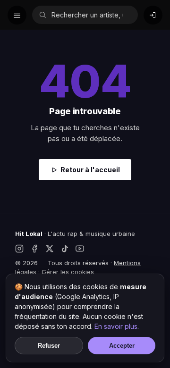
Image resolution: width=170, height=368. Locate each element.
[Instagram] (19, 248)
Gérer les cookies (68, 272)
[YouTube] (80, 248)
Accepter (122, 345)
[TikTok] (64, 248)
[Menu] (17, 15)
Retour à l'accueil (90, 170)
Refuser (49, 345)
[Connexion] (153, 15)
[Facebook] (34, 248)
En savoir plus (115, 326)
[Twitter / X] (49, 248)
